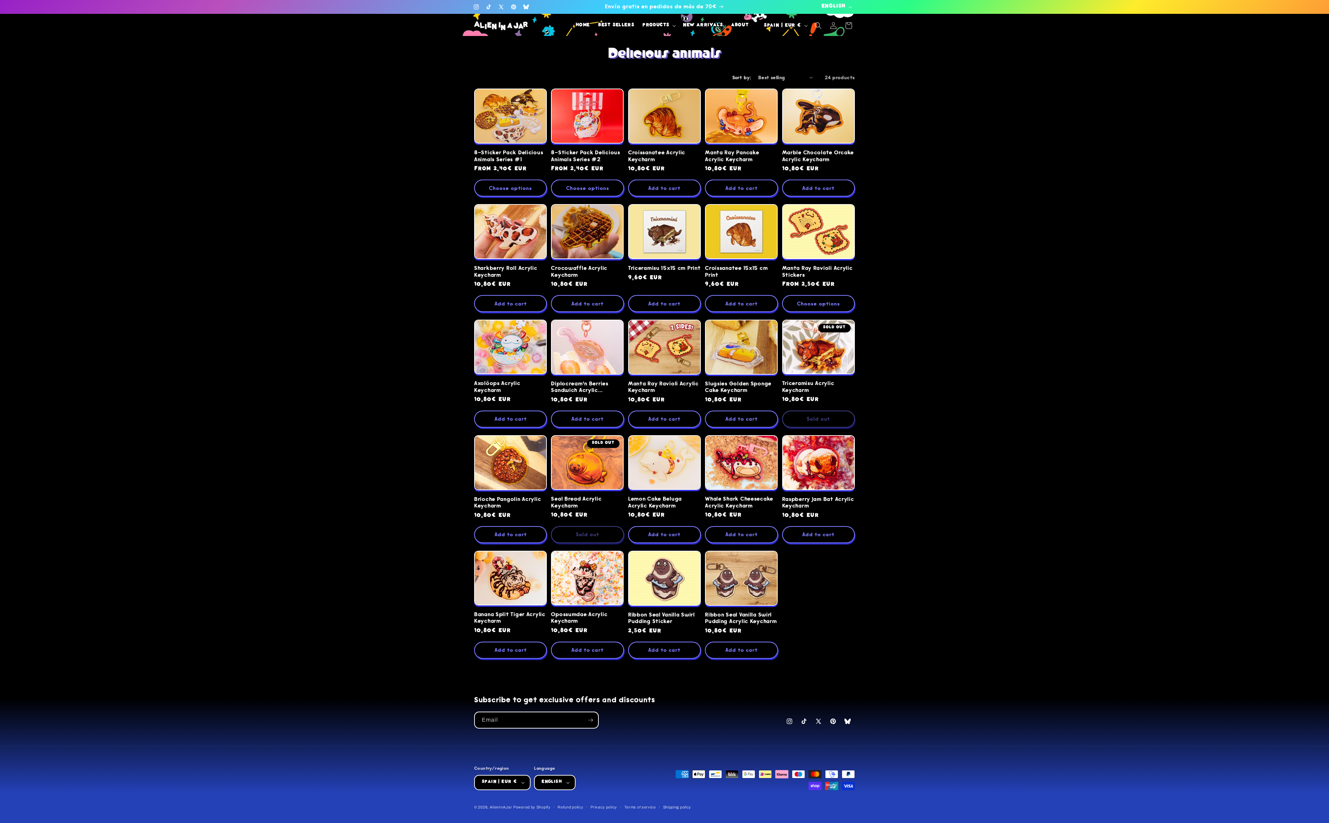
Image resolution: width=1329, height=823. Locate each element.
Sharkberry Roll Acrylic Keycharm (505, 271)
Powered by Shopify (532, 807)
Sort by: (741, 77)
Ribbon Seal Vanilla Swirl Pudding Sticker (661, 618)
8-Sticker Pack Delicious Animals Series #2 (585, 156)
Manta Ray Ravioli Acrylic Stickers (817, 271)
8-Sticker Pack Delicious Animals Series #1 (508, 156)
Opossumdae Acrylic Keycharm (579, 617)
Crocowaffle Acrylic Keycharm (579, 271)
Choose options (510, 188)
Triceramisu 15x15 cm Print (664, 268)
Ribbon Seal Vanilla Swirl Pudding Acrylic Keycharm (741, 618)
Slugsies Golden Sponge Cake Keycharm (738, 387)
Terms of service (640, 807)
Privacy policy (603, 807)
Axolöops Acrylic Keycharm (497, 386)
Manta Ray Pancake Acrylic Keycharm (732, 156)
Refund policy (570, 807)
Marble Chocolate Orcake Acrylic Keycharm (818, 156)
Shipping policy (677, 807)
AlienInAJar (501, 807)
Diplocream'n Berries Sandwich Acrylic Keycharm (579, 387)
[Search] (818, 25)
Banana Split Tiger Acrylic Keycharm (509, 617)
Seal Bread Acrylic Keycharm (576, 502)
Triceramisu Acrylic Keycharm (808, 386)
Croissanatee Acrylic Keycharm (656, 156)
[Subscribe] (590, 720)
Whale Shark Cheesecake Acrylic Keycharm (739, 502)
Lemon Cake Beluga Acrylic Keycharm (655, 502)
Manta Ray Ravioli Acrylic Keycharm (663, 387)
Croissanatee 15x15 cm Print (736, 271)
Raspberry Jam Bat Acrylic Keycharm (818, 502)
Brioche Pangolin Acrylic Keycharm (507, 502)
